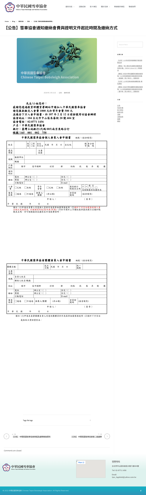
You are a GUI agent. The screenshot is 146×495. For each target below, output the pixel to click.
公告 (28, 21)
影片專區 (120, 110)
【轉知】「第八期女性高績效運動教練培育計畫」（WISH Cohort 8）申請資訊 (129, 68)
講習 (118, 121)
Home (7, 21)
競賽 (118, 119)
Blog (13, 21)
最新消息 (21, 21)
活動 (118, 114)
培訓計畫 (120, 108)
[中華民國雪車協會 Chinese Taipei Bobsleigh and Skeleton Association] (27, 7)
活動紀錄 (120, 117)
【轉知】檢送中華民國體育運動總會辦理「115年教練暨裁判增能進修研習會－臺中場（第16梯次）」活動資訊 (130, 89)
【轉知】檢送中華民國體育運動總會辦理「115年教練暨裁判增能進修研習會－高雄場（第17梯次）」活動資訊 (130, 76)
